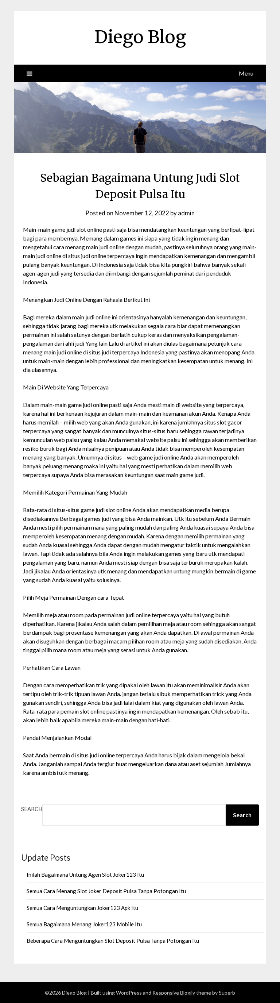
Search (31, 809)
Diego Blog (140, 37)
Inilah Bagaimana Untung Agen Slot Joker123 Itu (85, 874)
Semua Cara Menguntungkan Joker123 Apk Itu (82, 907)
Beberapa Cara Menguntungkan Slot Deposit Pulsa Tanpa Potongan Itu (113, 940)
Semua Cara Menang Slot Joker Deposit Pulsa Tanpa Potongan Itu (106, 891)
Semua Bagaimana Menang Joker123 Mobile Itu (84, 924)
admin (186, 213)
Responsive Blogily (173, 992)
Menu (246, 73)
